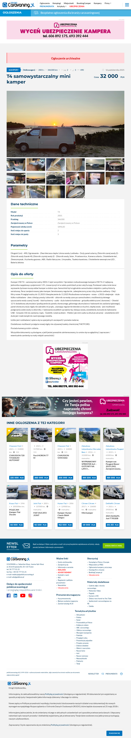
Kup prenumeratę (64, 598)
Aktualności (80, 615)
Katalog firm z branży (96, 570)
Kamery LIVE (94, 596)
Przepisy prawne (82, 643)
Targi (78, 664)
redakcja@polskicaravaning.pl (23, 574)
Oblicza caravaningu (83, 630)
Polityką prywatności (60, 725)
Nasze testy (80, 651)
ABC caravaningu (82, 628)
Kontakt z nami (63, 575)
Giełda (91, 606)
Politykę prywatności (54, 694)
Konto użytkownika (65, 562)
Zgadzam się (114, 733)
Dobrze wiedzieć (82, 646)
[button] (62, 6)
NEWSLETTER (12, 545)
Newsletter (62, 585)
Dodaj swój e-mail (113, 546)
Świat (78, 620)
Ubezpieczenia (63, 588)
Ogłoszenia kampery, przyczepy (100, 567)
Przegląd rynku (81, 638)
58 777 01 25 (14, 569)
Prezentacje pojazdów (84, 640)
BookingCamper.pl (95, 572)
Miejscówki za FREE (96, 565)
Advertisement (65, 572)
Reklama (62, 570)
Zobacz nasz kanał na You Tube (100, 598)
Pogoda (91, 593)
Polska (78, 617)
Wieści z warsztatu (83, 648)
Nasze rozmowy (82, 656)
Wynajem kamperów (84, 633)
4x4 (77, 653)
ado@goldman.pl (18, 577)
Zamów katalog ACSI (65, 604)
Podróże (79, 635)
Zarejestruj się (63, 565)
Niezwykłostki (81, 658)
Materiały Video (95, 591)
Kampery (13, 70)
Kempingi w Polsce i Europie (99, 562)
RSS (59, 578)
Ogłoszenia (12, 12)
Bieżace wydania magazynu (68, 601)
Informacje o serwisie (65, 567)
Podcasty (79, 661)
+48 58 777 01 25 (19, 572)
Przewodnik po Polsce (84, 622)
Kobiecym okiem (82, 625)
